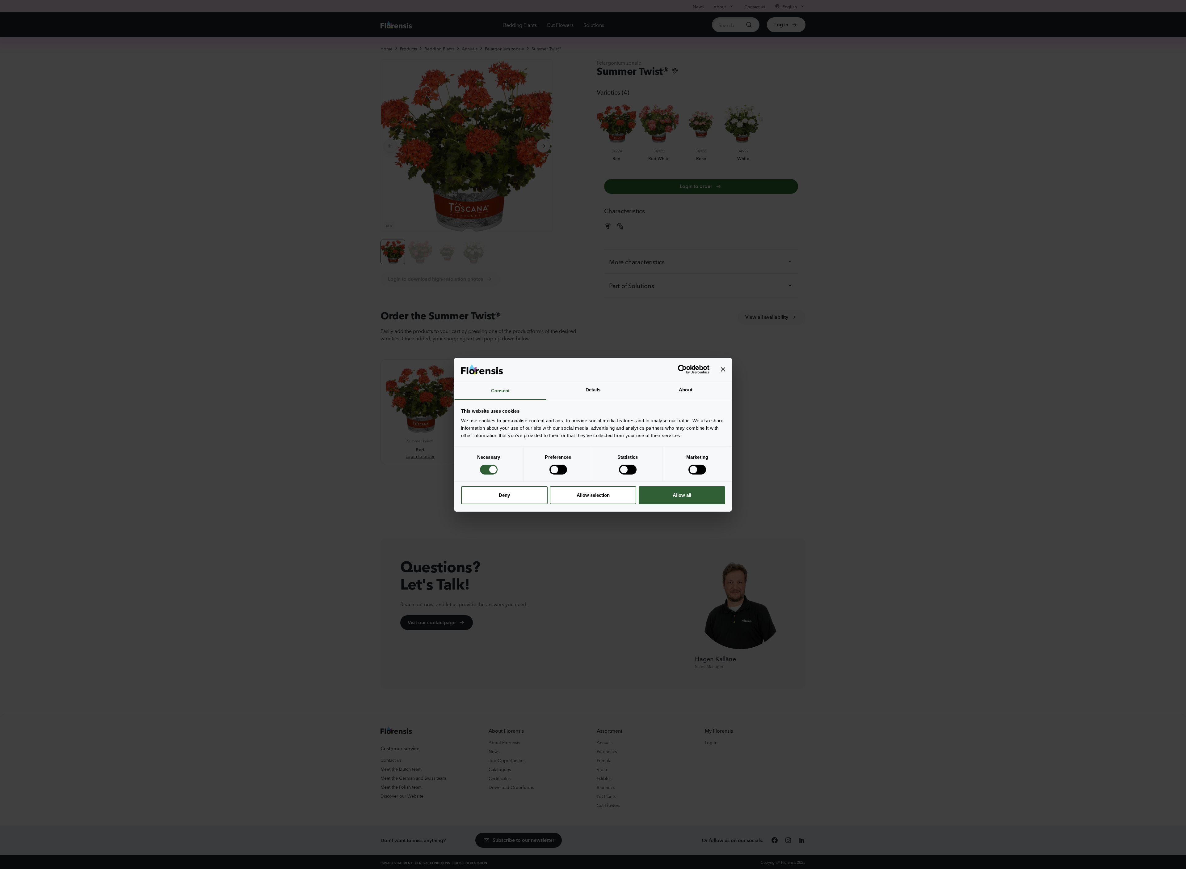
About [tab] (685, 389)
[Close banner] (723, 369)
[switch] (558, 470)
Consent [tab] (500, 390)
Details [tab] (593, 389)
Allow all (682, 495)
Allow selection (593, 495)
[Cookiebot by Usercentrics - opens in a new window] (682, 369)
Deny (504, 495)
